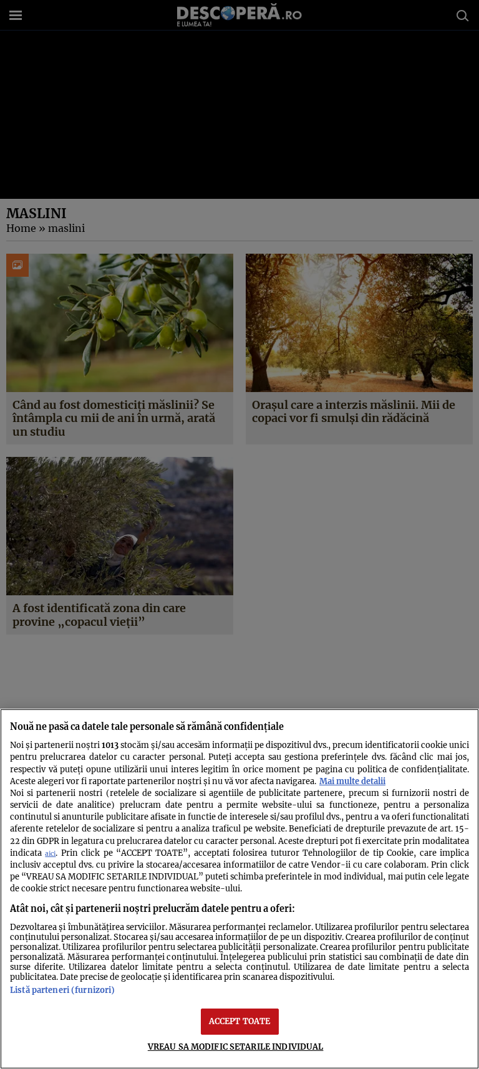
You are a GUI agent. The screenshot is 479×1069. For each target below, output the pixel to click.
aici (50, 854)
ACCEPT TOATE (240, 1021)
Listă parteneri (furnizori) (62, 990)
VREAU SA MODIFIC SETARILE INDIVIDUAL (236, 1047)
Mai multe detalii (352, 781)
